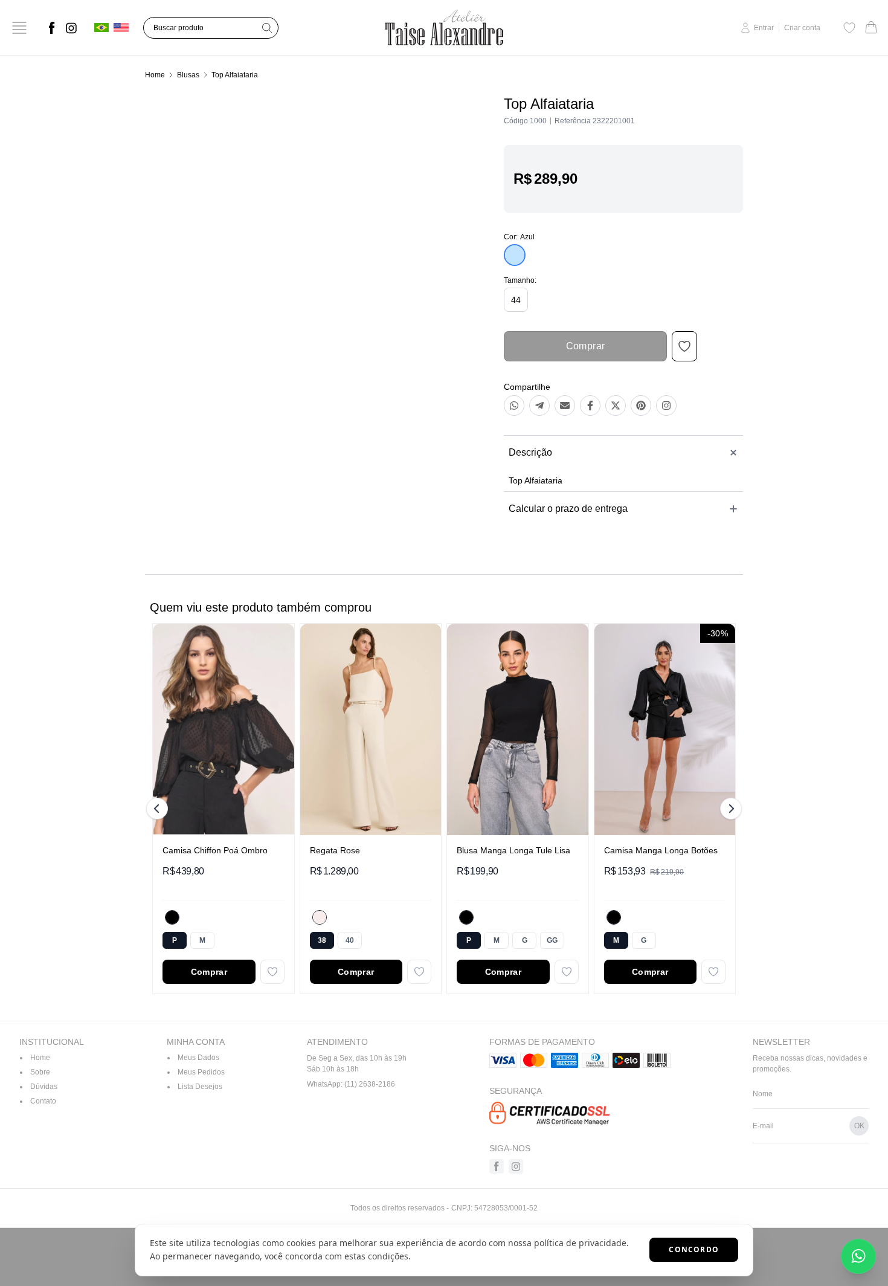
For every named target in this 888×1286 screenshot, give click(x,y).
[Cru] (319, 917)
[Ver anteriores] (159, 808)
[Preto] (172, 917)
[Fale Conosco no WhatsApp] (858, 1256)
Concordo (694, 1249)
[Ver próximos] (729, 808)
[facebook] (51, 27)
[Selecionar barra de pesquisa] (267, 28)
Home (155, 75)
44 (516, 300)
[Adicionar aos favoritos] (272, 972)
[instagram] (71, 27)
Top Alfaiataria (234, 75)
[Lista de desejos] (849, 28)
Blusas (188, 75)
